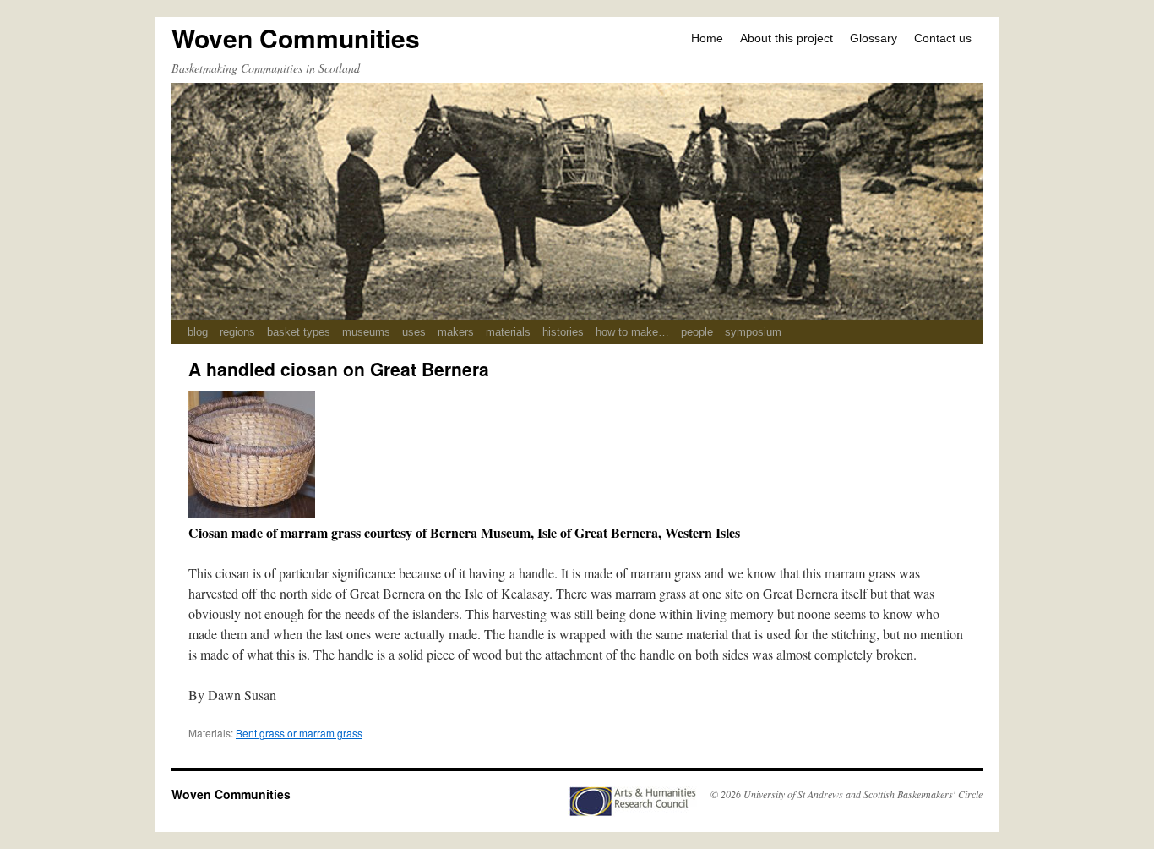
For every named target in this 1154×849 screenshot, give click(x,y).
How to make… (632, 332)
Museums (366, 332)
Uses (414, 332)
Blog (198, 332)
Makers (456, 332)
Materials (508, 332)
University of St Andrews (793, 794)
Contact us (943, 38)
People (697, 332)
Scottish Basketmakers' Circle (923, 794)
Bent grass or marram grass (299, 733)
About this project (786, 38)
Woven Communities (295, 37)
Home (707, 38)
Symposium (753, 332)
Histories (563, 332)
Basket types (298, 332)
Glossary (873, 38)
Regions (237, 332)
